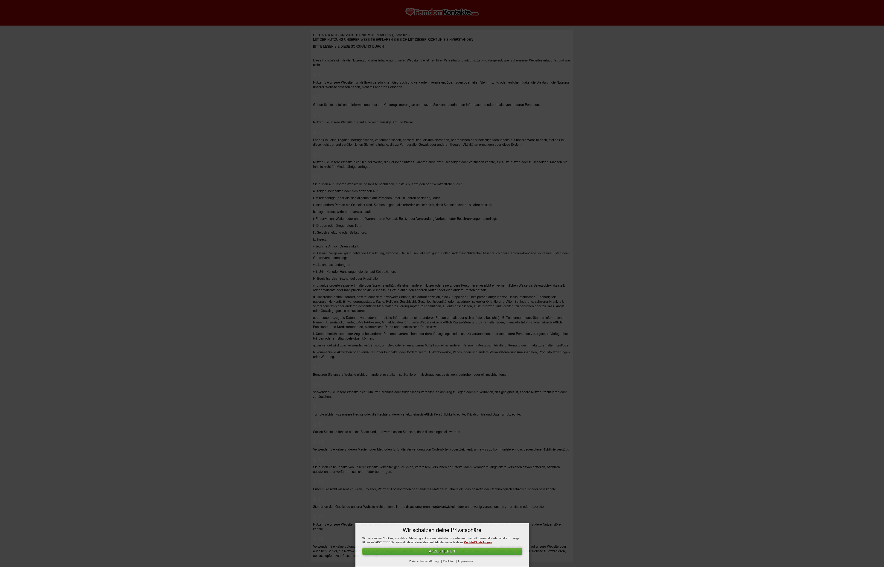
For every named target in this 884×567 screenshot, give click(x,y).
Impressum (465, 561)
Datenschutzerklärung (424, 561)
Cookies (448, 561)
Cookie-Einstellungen (478, 542)
